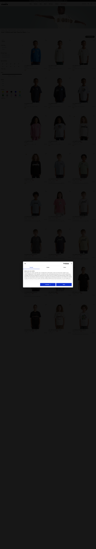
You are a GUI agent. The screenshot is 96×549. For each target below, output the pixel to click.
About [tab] (64, 267)
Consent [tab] (31, 267)
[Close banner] (71, 263)
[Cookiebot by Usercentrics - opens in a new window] (64, 264)
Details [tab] (48, 267)
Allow (64, 284)
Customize (47, 284)
